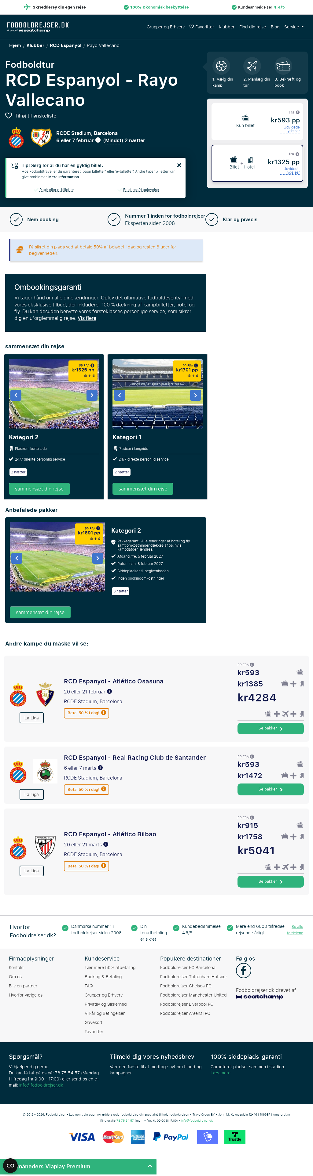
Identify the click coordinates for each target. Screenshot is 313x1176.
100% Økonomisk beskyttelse (159, 7)
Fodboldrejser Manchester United (193, 995)
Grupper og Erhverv (166, 27)
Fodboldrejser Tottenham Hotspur (193, 977)
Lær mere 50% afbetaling (110, 968)
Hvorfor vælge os (25, 995)
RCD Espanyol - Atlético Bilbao (110, 834)
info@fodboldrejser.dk (41, 1085)
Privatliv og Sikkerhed (106, 1004)
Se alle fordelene (295, 929)
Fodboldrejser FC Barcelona (187, 968)
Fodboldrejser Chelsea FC (186, 986)
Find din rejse (252, 27)
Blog (275, 27)
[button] (78, 1167)
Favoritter (204, 27)
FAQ (89, 986)
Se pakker (268, 728)
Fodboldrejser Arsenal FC (185, 1013)
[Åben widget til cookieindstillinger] (10, 1162)
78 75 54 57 (125, 1121)
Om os (15, 977)
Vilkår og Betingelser (105, 1013)
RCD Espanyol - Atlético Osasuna (114, 681)
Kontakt (16, 968)
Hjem (15, 45)
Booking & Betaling (103, 977)
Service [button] (292, 27)
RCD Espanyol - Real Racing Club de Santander (135, 757)
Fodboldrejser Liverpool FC (186, 1004)
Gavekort (93, 1022)
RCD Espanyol (65, 45)
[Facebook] (243, 971)
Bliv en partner (23, 986)
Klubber (226, 27)
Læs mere (220, 1073)
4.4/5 (279, 7)
